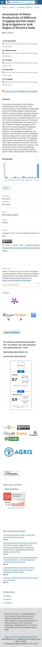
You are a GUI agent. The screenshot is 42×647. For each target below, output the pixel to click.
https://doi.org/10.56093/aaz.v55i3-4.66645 (21, 91)
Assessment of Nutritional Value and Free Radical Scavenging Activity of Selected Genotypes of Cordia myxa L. (18, 570)
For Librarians (8, 603)
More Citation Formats (11, 285)
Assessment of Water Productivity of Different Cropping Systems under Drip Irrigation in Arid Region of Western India (20, 560)
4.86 (26, 352)
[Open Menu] (2, 2)
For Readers (7, 596)
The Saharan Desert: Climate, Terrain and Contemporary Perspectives (19, 536)
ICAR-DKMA (33, 643)
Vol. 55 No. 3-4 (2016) (25, 7)
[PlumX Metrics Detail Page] (14, 301)
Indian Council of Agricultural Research (21, 637)
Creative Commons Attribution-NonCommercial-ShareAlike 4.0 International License (21, 248)
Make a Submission (12, 332)
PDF (6, 188)
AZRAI (25, 348)
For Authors (7, 599)
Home (4, 7)
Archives (12, 7)
